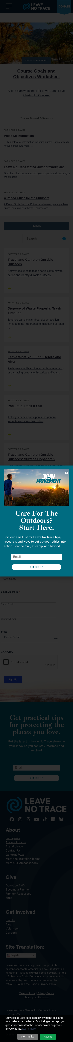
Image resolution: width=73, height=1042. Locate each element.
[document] (36, 521)
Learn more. (29, 1028)
